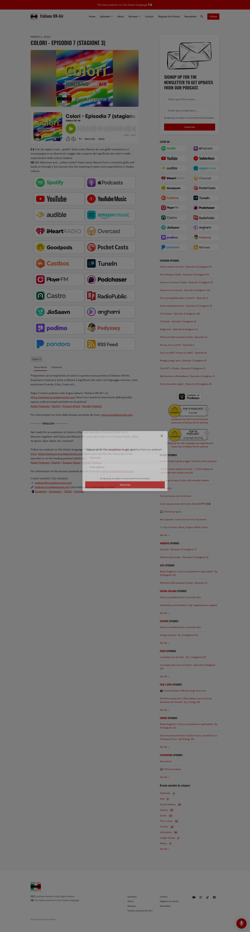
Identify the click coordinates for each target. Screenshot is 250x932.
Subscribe (125, 509)
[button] (161, 420)
